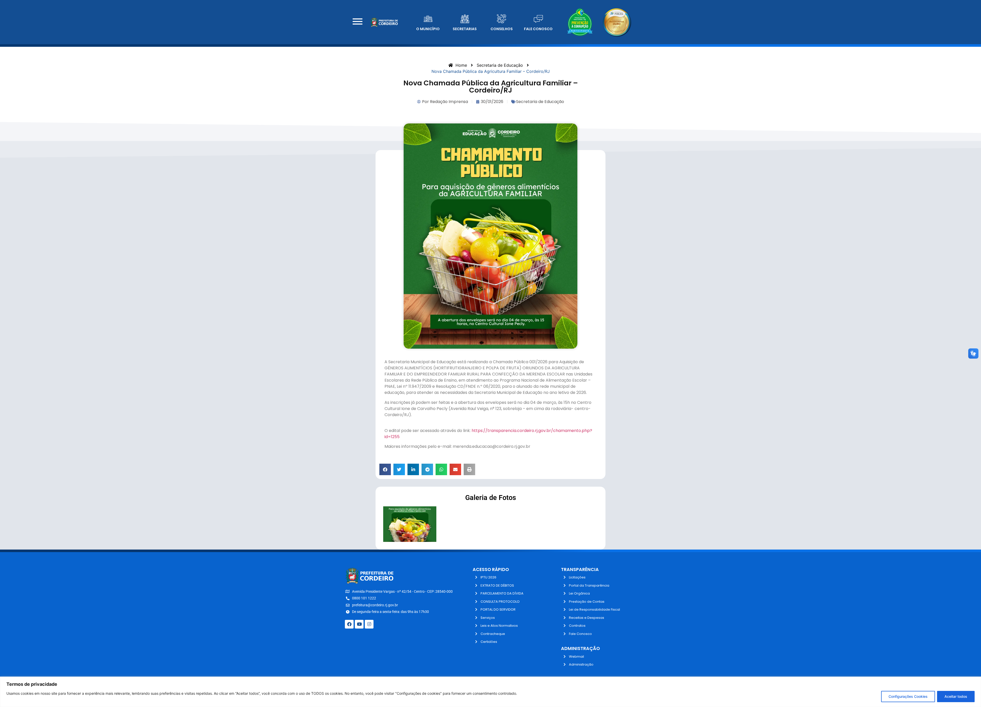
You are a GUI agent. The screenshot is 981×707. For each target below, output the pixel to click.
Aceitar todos (955, 696)
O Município (428, 28)
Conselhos (502, 28)
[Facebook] (349, 624)
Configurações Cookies (908, 696)
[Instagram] (369, 624)
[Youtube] (359, 624)
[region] (490, 692)
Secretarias (465, 28)
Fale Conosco (538, 28)
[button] (385, 469)
